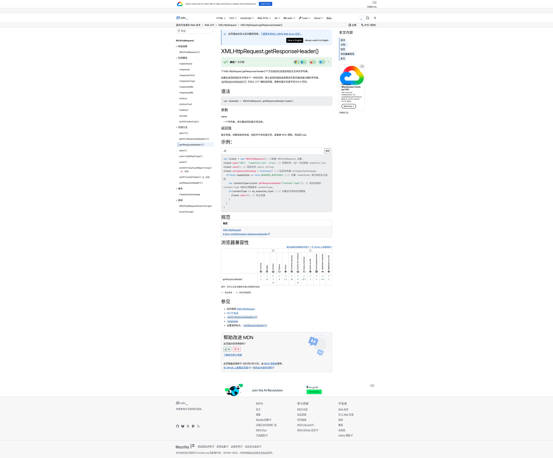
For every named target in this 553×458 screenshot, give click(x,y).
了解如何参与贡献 (233, 354)
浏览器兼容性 (347, 53)
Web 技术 (343, 409)
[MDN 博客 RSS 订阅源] (198, 426)
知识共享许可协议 (258, 452)
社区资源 (301, 414)
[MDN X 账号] (188, 426)
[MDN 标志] (182, 403)
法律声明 (235, 446)
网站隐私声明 (205, 446)
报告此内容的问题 (262, 367)
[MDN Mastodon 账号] (193, 426)
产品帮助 (260, 435)
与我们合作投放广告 (266, 424)
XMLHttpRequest (246, 308)
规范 (342, 49)
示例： (343, 44)
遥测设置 (221, 446)
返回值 (226, 128)
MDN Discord (304, 424)
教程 (340, 424)
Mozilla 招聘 (262, 419)
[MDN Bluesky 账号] (182, 426)
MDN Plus (261, 430)
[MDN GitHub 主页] (177, 426)
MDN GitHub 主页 (306, 430)
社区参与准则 (252, 446)
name (224, 116)
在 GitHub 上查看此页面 (236, 367)
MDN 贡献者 (270, 363)
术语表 (341, 430)
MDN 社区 (302, 409)
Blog (328, 17)
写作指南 (301, 419)
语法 (342, 40)
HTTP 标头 (233, 313)
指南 (340, 419)
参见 (342, 58)
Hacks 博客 (344, 435)
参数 (224, 110)
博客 (258, 414)
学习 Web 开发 (345, 414)
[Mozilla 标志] (185, 446)
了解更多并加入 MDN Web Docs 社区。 (281, 33)
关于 (258, 409)
